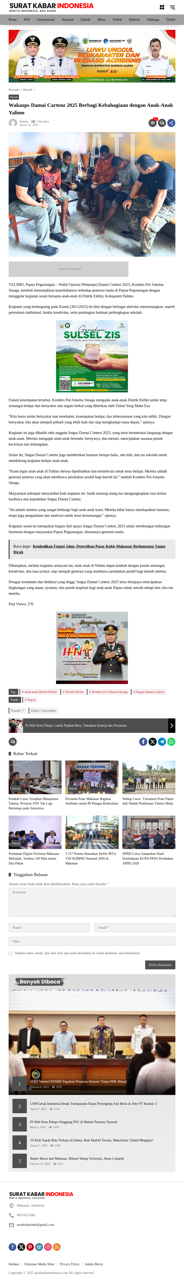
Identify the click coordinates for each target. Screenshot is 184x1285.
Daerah (14, 97)
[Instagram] (48, 1247)
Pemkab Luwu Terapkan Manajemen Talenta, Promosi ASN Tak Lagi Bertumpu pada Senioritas (33, 803)
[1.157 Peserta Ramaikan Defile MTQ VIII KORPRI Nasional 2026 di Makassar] (91, 832)
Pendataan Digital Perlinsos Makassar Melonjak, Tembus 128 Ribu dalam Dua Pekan (34, 858)
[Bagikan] (171, 123)
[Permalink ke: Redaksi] (14, 123)
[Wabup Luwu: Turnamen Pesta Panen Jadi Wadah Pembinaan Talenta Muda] (148, 777)
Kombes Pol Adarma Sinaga (110, 692)
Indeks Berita (94, 1264)
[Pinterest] (30, 1247)
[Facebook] (143, 742)
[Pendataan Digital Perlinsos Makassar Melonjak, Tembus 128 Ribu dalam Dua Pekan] (35, 832)
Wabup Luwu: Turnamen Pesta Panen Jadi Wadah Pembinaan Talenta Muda (147, 801)
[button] (172, 7)
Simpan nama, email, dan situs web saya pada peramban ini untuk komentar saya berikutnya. (78, 953)
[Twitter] (153, 742)
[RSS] (57, 1247)
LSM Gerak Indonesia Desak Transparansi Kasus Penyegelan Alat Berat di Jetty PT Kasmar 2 (93, 1104)
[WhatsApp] (171, 742)
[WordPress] (39, 1247)
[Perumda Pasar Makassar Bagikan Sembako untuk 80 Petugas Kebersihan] (91, 777)
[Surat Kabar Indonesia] (51, 7)
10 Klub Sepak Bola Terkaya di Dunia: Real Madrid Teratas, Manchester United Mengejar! (91, 1140)
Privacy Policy (70, 1264)
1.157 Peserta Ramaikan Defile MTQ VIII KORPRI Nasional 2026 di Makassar (90, 858)
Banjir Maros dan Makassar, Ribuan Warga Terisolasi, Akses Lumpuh (77, 1158)
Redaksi (24, 121)
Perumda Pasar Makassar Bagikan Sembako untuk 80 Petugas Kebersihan (91, 801)
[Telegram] (162, 742)
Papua (31, 700)
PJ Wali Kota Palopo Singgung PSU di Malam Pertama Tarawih (73, 1122)
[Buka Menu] (162, 7)
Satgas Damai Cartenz (150, 692)
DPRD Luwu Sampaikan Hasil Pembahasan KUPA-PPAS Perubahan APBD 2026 (147, 858)
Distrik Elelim (74, 692)
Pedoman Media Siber (39, 1264)
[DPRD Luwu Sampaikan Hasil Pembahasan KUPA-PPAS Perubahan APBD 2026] (148, 832)
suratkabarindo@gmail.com (35, 1225)
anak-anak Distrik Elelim (41, 692)
